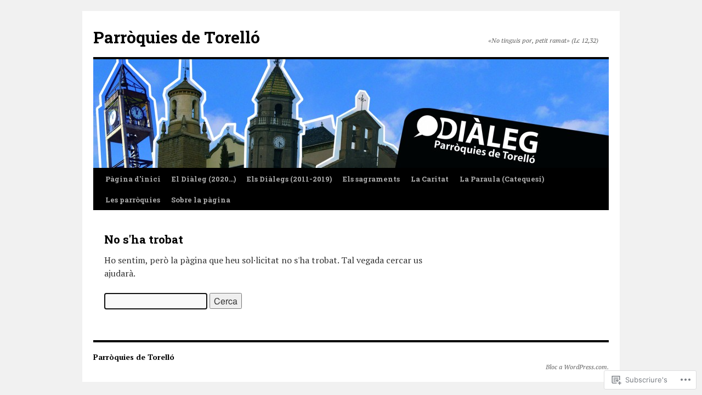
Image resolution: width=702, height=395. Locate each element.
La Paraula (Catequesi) (502, 179)
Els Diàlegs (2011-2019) (289, 179)
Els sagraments (371, 179)
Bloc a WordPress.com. (577, 367)
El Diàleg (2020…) (204, 179)
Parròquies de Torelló (176, 37)
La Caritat (430, 179)
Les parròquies (132, 200)
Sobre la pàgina (200, 200)
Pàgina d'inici (133, 179)
